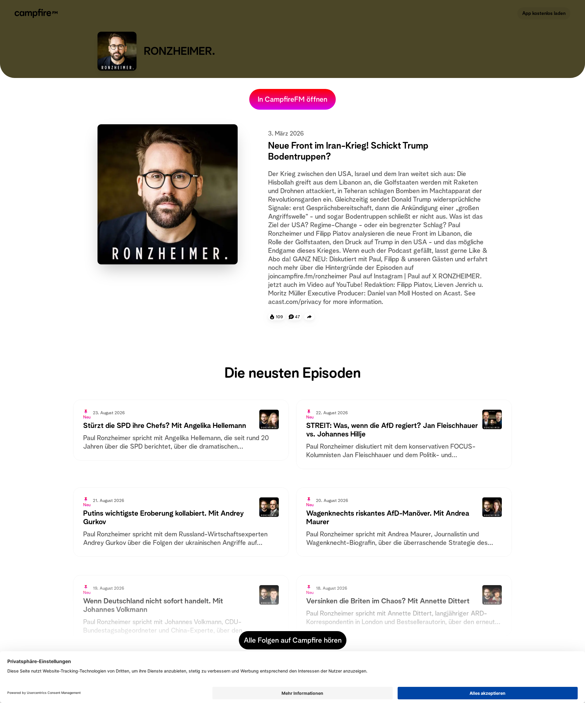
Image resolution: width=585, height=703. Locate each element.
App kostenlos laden (544, 13)
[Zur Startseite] (37, 13)
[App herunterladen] (309, 316)
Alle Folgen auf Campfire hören (293, 640)
